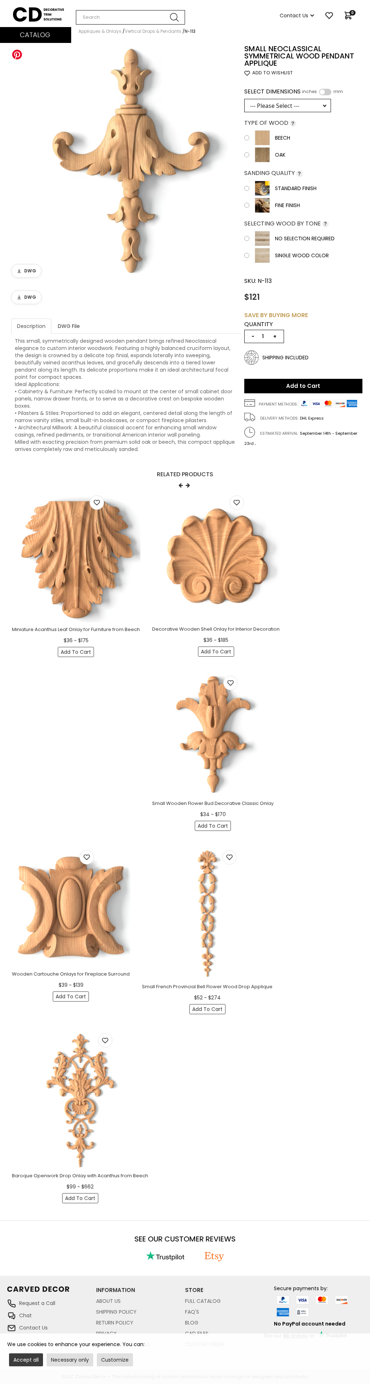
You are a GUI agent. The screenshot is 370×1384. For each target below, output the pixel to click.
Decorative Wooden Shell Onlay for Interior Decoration (216, 629)
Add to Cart (303, 386)
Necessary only (70, 1359)
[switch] (325, 92)
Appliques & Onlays (99, 31)
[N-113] (126, 162)
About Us (108, 1301)
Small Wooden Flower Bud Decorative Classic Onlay (213, 803)
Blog (191, 1322)
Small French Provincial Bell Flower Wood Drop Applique (207, 986)
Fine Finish (287, 205)
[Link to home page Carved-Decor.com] (51, 1292)
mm (338, 91)
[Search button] (174, 17)
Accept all (26, 1359)
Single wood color (302, 255)
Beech (282, 137)
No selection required (305, 238)
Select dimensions (293, 91)
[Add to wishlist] (97, 502)
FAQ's (192, 1311)
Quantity (258, 324)
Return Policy (114, 1322)
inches (309, 91)
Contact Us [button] (294, 15)
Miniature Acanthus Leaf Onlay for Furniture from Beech (76, 629)
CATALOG (35, 34)
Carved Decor (30, 10)
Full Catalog (203, 1301)
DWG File (69, 326)
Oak (280, 154)
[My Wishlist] (329, 15)
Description (31, 326)
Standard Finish (296, 188)
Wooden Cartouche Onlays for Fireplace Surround (71, 974)
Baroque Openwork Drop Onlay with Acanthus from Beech (80, 1175)
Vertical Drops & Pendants (153, 31)
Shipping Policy (116, 1311)
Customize (115, 1359)
